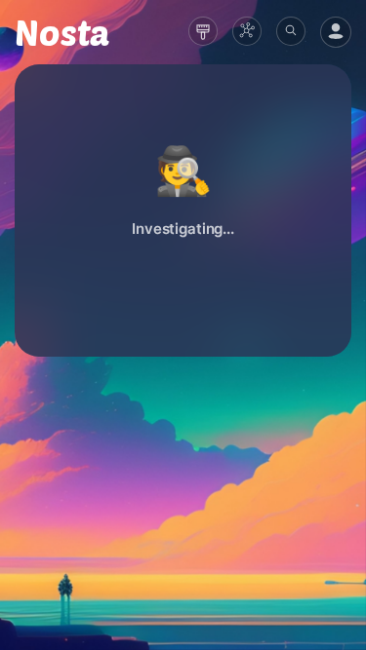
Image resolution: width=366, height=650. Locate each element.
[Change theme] (203, 31)
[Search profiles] (290, 31)
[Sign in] (335, 32)
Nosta (62, 32)
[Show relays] (247, 31)
